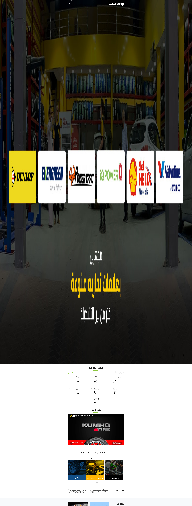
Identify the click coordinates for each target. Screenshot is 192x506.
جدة (74, 373)
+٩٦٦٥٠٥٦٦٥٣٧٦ (77, 379)
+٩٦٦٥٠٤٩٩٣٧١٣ (96, 379)
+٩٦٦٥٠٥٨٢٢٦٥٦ (77, 391)
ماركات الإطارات (77, 4)
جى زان (91, 373)
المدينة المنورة (79, 373)
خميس (99, 373)
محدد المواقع (98, 4)
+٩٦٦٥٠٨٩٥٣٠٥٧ (96, 399)
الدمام (84, 373)
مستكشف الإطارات (84, 4)
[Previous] (2, 183)
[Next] (190, 183)
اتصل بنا (71, 4)
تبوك (103, 373)
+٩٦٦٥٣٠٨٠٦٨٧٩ (115, 389)
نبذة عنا (103, 4)
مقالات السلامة (92, 4)
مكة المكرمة (111, 373)
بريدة (88, 373)
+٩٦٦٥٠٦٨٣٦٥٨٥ (96, 389)
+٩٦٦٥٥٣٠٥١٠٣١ (115, 379)
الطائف (106, 373)
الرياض (95, 373)
